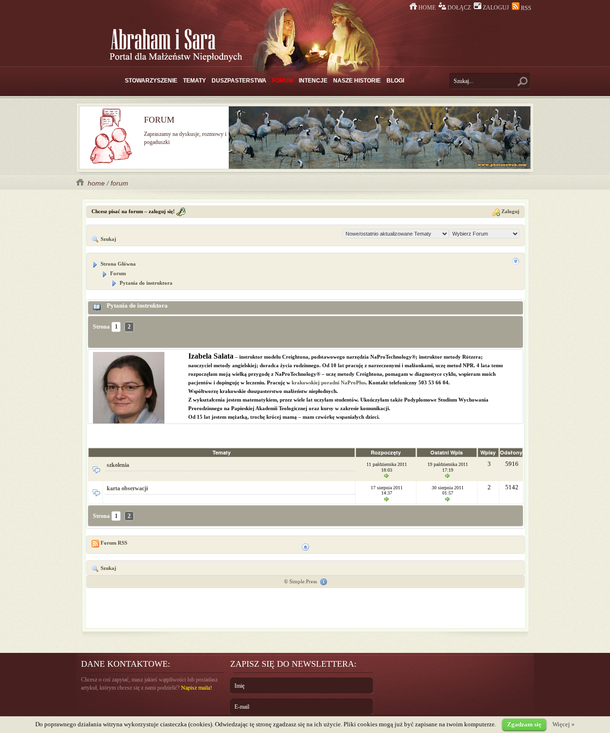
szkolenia (118, 465)
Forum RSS (113, 543)
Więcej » (563, 724)
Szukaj (107, 239)
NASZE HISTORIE (357, 80)
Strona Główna (117, 264)
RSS (525, 8)
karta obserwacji (127, 488)
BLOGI (395, 80)
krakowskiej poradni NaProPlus (329, 382)
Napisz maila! (196, 687)
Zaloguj (509, 211)
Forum (117, 273)
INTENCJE (313, 80)
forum (119, 183)
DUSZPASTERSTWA (239, 80)
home (95, 183)
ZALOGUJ (495, 7)
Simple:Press (303, 581)
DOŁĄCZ (459, 7)
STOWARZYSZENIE (151, 80)
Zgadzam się (524, 724)
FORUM (282, 80)
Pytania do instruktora (145, 283)
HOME (427, 7)
